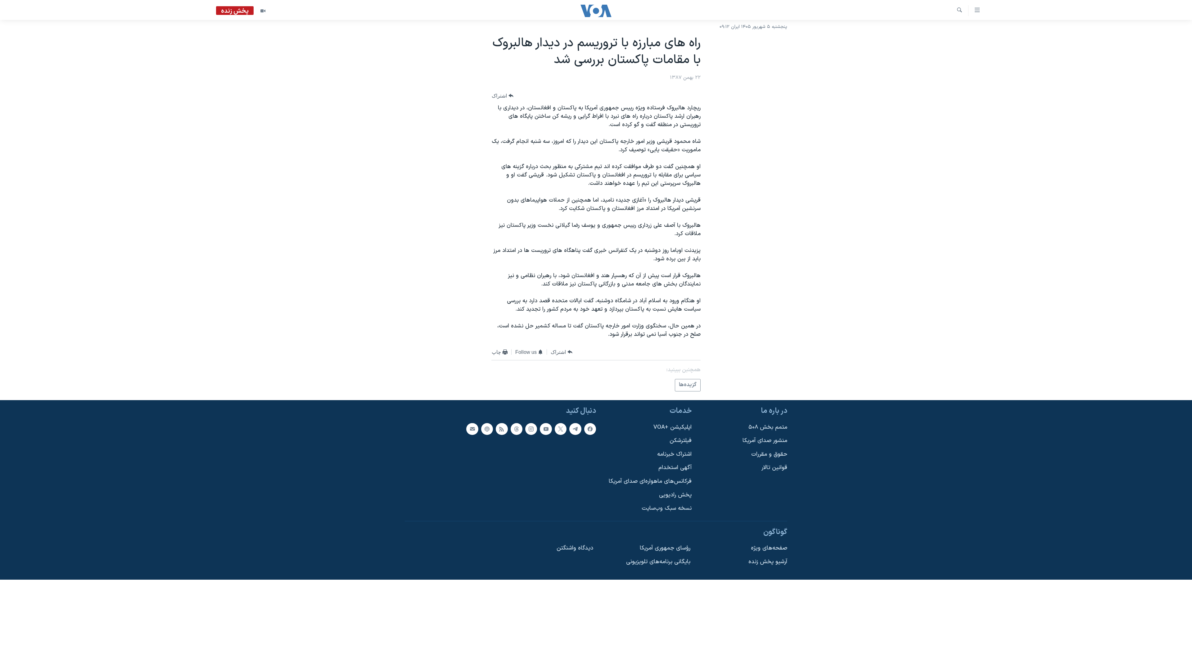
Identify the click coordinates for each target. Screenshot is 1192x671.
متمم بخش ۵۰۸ (767, 427)
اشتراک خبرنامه (674, 454)
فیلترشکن (681, 440)
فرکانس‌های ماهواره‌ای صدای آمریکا (650, 481)
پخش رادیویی (675, 495)
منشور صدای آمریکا (765, 440)
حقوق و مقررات (769, 454)
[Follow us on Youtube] (546, 429)
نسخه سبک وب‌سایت (667, 508)
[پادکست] (487, 429)
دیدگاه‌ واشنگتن (575, 548)
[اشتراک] (472, 429)
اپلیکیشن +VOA (672, 427)
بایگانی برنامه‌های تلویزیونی (658, 562)
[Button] (502, 96)
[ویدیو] (263, 11)
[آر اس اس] (502, 429)
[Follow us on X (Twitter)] (561, 429)
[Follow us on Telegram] (575, 429)
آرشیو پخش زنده (767, 562)
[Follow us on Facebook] (590, 429)
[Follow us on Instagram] (531, 429)
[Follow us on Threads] (516, 429)
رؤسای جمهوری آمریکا (665, 548)
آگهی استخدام (675, 467)
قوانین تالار (774, 467)
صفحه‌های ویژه (769, 548)
